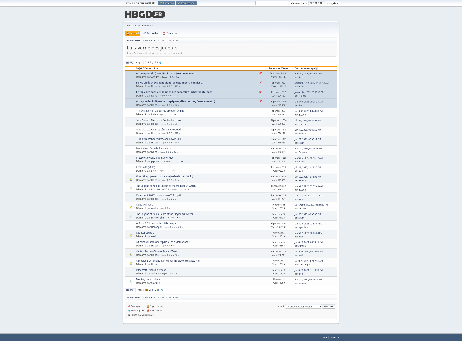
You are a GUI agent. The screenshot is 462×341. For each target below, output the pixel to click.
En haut (130, 289)
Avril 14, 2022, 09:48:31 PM (308, 279)
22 (175, 95)
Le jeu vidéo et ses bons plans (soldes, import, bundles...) (170, 82)
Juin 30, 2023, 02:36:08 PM (308, 214)
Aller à (281, 306)
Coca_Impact (304, 264)
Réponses (274, 68)
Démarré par (152, 68)
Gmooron (303, 152)
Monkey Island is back (148, 279)
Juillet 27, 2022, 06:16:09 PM (309, 251)
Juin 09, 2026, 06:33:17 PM (308, 139)
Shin (153, 170)
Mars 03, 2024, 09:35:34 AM (309, 101)
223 (176, 86)
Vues (285, 68)
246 (179, 227)
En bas (129, 62)
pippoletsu (157, 161)
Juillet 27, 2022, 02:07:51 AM (309, 261)
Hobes (154, 86)
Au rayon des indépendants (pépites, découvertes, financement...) (175, 101)
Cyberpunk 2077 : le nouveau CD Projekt (158, 195)
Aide (325, 337)
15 (175, 152)
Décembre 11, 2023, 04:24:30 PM (311, 204)
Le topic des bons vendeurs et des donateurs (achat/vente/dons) (174, 92)
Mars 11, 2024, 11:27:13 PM (308, 195)
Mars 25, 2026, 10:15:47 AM (309, 157)
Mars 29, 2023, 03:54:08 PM (308, 223)
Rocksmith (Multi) (145, 167)
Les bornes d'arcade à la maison (153, 148)
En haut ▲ (334, 337)
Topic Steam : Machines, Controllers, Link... (159, 120)
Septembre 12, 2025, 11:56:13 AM (312, 82)
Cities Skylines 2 (144, 204)
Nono (154, 95)
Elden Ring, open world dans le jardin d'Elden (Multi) (164, 176)
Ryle (153, 114)
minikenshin (158, 217)
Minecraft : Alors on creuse (151, 270)
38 (156, 62)
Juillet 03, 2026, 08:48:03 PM (309, 111)
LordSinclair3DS (160, 189)
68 (176, 124)
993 (177, 77)
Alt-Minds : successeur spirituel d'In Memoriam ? (162, 242)
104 (181, 161)
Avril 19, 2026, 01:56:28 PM (308, 148)
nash (153, 208)
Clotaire (155, 283)
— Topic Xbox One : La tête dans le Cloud (158, 129)
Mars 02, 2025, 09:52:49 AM (309, 186)
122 (176, 133)
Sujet (139, 68)
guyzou (302, 114)
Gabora (302, 86)
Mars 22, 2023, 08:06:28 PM (308, 233)
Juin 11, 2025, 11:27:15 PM (308, 167)
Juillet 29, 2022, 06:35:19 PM (309, 242)
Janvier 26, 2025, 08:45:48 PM (309, 92)
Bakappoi (156, 227)
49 (176, 255)
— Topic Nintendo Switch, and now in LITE (159, 139)
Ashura (302, 180)
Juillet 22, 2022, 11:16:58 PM (309, 270)
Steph (301, 77)
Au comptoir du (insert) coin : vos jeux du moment (166, 73)
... (153, 62)
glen (300, 170)
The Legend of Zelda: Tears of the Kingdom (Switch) (164, 214)
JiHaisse (302, 95)
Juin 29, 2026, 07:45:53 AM (308, 120)
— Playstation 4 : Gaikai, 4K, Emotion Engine (160, 110)
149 (174, 114)
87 (176, 105)
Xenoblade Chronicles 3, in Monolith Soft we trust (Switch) (168, 260)
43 (186, 189)
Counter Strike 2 (145, 232)
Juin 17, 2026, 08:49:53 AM (308, 129)
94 (176, 142)
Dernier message (305, 68)
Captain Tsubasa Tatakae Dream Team (156, 251)
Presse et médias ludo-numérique (155, 157)
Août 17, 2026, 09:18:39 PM (308, 73)
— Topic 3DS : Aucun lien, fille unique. (156, 223)
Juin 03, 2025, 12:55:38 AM (308, 176)
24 (176, 180)
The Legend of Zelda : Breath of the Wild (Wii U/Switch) (166, 185)
